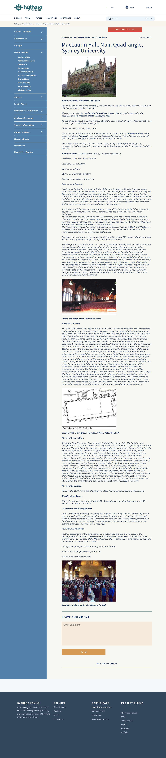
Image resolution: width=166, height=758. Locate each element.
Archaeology (24, 57)
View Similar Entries (106, 663)
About (77, 18)
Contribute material (101, 707)
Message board (98, 711)
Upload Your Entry (123, 29)
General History (27, 24)
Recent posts (60, 707)
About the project (129, 713)
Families (29, 18)
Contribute (65, 18)
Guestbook (96, 715)
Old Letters (23, 79)
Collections (51, 18)
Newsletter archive (100, 719)
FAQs (123, 717)
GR (112, 7)
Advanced (149, 19)
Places (39, 18)
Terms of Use (127, 720)
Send (84, 652)
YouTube (125, 732)
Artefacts (22, 64)
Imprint (124, 724)
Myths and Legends (27, 75)
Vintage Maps (24, 90)
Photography (24, 86)
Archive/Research (26, 61)
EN (106, 7)
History (16, 24)
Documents (23, 68)
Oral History (24, 82)
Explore (18, 18)
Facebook (125, 728)
